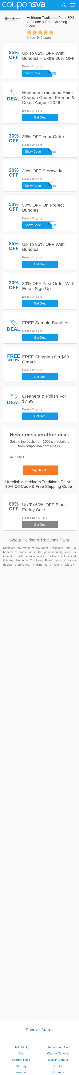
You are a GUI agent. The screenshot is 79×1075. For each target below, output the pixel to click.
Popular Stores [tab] (40, 1030)
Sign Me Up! (40, 470)
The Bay (21, 1066)
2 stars (34, 32)
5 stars (51, 32)
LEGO (58, 1066)
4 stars (45, 32)
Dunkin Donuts (58, 1059)
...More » (69, 564)
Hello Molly (21, 1047)
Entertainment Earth (58, 1047)
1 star (29, 32)
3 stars (40, 32)
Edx (21, 1053)
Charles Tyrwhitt (58, 1053)
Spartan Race (21, 1059)
